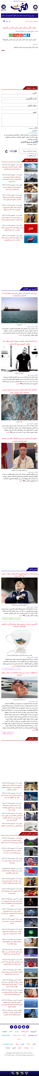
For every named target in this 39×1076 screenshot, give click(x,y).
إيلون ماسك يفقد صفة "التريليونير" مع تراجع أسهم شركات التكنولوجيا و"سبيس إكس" (12, 903)
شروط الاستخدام (33, 133)
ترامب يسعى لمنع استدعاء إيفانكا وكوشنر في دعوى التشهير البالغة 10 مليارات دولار (11, 808)
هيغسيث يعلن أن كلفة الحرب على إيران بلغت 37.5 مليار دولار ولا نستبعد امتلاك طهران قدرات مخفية (12, 984)
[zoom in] (4, 21)
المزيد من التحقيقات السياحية (11, 618)
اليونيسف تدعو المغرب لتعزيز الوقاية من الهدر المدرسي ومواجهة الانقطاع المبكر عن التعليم (12, 787)
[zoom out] (9, 21)
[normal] (7, 21)
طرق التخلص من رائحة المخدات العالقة (11, 825)
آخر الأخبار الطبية (8, 733)
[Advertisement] (19, 69)
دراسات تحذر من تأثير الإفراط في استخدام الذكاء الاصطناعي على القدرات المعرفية (12, 913)
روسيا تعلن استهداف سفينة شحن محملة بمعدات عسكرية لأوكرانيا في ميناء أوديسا (12, 179)
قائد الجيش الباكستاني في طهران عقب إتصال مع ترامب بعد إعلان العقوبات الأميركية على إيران (11, 818)
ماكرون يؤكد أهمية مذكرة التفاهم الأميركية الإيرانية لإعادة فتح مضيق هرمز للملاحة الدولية (12, 1004)
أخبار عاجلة (29, 21)
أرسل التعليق (32, 155)
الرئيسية (35, 21)
